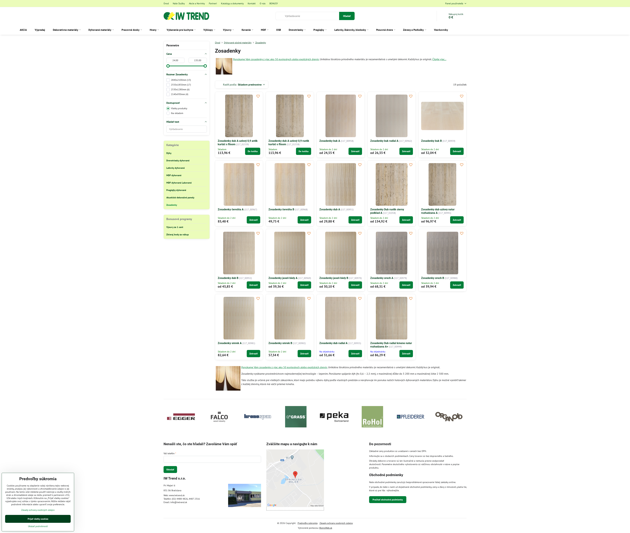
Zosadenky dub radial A (333, 343)
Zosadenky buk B (431, 140)
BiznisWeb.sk (325, 527)
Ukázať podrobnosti (38, 526)
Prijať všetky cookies (38, 518)
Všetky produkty (179, 108)
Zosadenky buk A (329, 140)
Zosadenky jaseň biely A (282, 278)
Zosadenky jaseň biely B (333, 278)
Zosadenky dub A (329, 209)
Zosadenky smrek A (230, 343)
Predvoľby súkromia (308, 523)
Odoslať (170, 469)
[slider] (168, 66)
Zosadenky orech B (432, 278)
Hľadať (347, 16)
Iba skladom (177, 113)
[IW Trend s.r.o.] (244, 496)
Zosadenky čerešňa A (231, 209)
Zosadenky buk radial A (384, 140)
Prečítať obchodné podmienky (388, 499)
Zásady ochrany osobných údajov (336, 523)
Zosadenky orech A (381, 278)
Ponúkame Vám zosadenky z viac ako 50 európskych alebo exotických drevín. (276, 59)
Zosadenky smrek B (280, 343)
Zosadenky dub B (228, 278)
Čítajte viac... (439, 59)
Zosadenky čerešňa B (281, 209)
